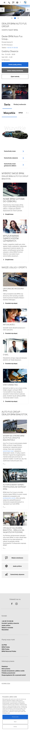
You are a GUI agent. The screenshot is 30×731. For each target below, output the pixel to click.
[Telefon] (9, 2)
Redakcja (5, 666)
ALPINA (4, 645)
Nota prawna (6, 668)
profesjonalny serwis (9, 498)
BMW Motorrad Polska (9, 651)
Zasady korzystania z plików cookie (13, 671)
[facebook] (12, 605)
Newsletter (5, 630)
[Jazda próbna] (17, 2)
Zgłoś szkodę (15, 76)
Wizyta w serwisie (7, 627)
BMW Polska (6, 647)
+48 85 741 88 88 (12, 47)
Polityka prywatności (8, 673)
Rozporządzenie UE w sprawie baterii (14, 675)
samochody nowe (8, 451)
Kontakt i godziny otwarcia (10, 623)
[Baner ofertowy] (15, 91)
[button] (27, 9)
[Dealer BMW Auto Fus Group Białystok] (25, 2)
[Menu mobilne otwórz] (4, 2)
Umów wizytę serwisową (15, 70)
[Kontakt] (13, 2)
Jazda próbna (6, 625)
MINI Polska (5, 649)
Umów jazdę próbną (15, 64)
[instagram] (16, 605)
